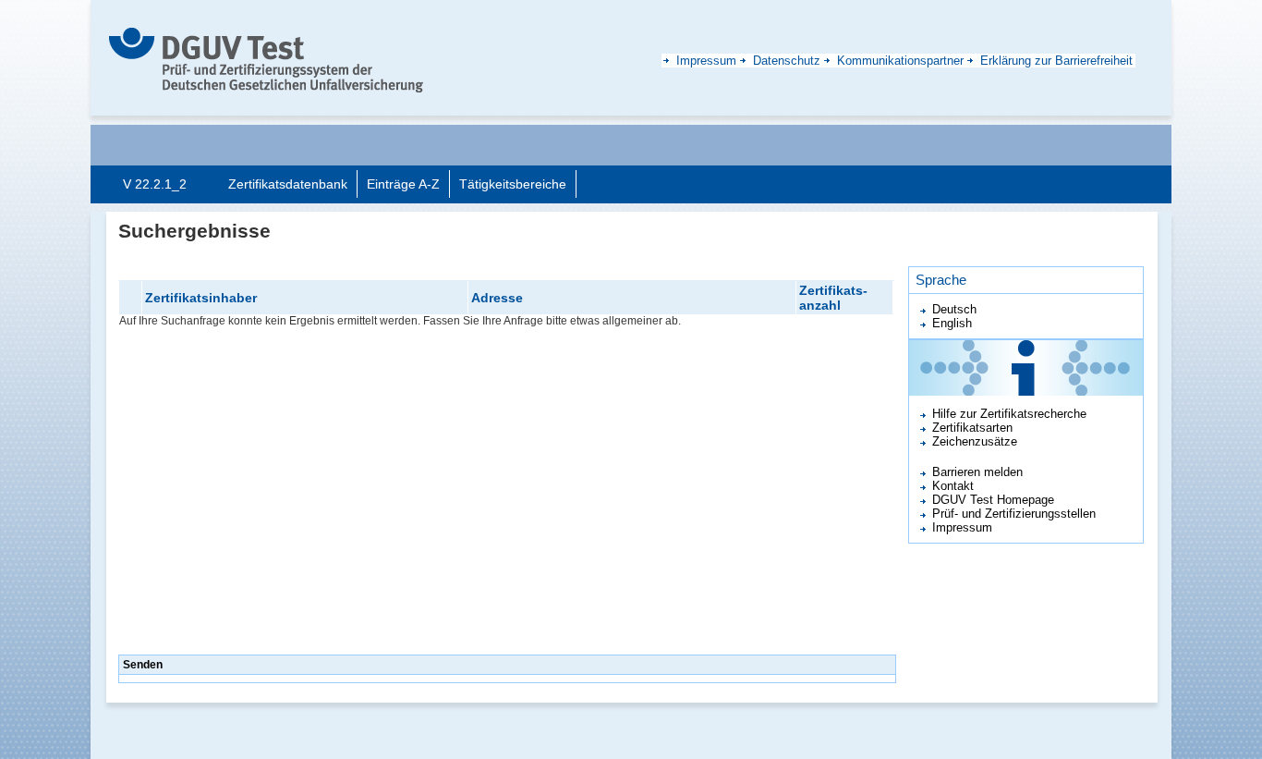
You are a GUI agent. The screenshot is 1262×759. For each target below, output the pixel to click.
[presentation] (288, 183)
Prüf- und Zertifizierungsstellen (1014, 513)
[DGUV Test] (266, 59)
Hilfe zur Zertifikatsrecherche (1009, 414)
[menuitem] (288, 184)
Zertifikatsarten (972, 428)
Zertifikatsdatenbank (287, 184)
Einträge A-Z (403, 184)
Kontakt (953, 486)
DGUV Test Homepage (993, 500)
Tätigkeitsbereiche (512, 184)
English (952, 323)
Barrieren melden (977, 472)
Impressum (962, 527)
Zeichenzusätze (974, 441)
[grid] (506, 466)
